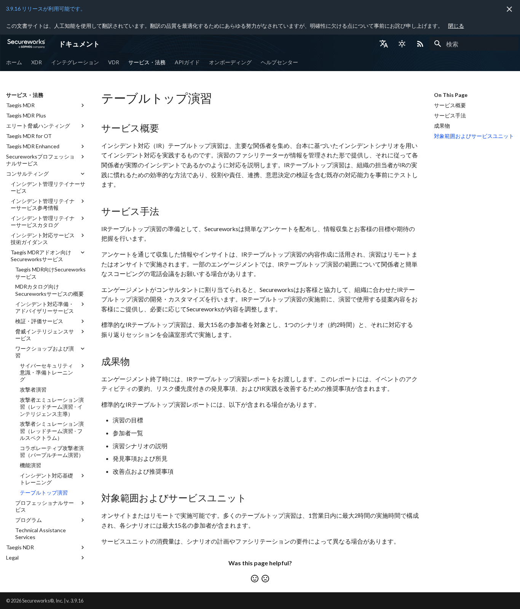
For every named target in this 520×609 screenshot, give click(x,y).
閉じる (456, 25)
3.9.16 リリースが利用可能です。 (46, 8)
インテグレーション (75, 62)
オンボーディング (230, 62)
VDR (113, 62)
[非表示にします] (509, 9)
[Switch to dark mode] (402, 43)
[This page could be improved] (265, 578)
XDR (36, 62)
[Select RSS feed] (420, 43)
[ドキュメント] (26, 43)
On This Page (450, 95)
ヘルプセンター (279, 62)
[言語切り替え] (383, 43)
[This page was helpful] (254, 578)
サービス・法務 (147, 62)
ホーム (14, 62)
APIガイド (187, 62)
